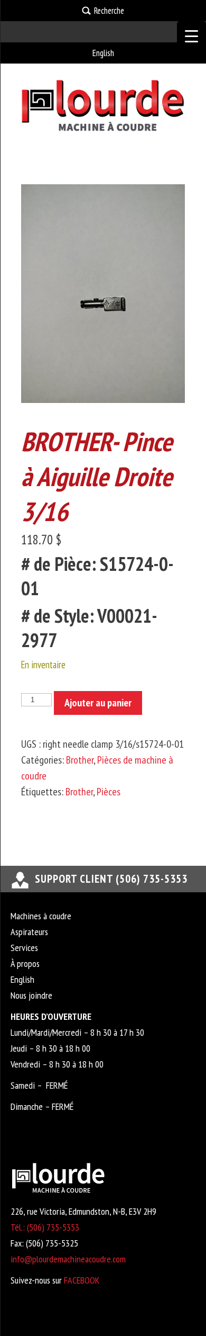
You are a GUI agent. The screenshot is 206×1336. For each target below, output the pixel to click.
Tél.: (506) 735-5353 (45, 1227)
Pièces (108, 792)
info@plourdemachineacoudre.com (68, 1259)
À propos (25, 963)
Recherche (109, 10)
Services (24, 948)
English (103, 53)
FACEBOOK (81, 1280)
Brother (79, 760)
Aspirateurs (29, 932)
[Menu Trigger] (191, 35)
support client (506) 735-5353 (111, 879)
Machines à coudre (41, 916)
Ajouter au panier (98, 703)
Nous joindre (31, 995)
